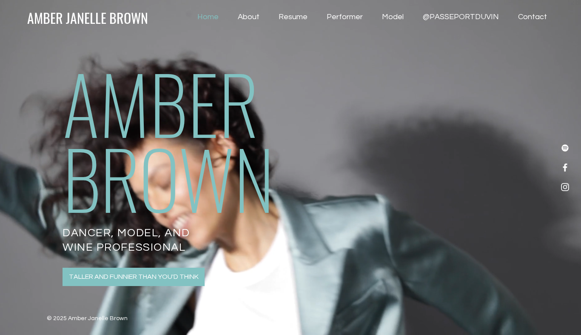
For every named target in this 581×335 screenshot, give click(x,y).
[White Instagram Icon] (565, 187)
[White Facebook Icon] (565, 167)
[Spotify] (565, 148)
